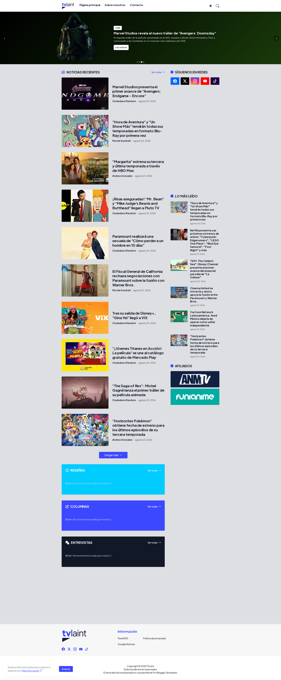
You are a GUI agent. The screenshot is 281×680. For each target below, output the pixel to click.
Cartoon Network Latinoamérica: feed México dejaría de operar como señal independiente (203, 319)
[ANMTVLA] (195, 379)
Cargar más (111, 455)
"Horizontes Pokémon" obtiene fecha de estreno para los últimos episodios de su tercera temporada (138, 428)
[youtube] (205, 81)
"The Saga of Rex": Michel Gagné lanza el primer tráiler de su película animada (138, 390)
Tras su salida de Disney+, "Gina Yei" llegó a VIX (134, 315)
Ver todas (156, 72)
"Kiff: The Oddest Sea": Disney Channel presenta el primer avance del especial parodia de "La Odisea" (204, 269)
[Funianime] (195, 397)
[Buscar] (216, 6)
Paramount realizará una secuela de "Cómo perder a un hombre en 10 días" (137, 241)
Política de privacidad (153, 638)
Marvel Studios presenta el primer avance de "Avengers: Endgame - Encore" (136, 91)
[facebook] (175, 81)
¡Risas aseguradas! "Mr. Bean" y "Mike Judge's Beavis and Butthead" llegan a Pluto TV (138, 203)
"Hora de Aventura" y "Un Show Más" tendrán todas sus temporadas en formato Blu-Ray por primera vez (137, 129)
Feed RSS (123, 638)
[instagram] (195, 81)
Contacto (136, 5)
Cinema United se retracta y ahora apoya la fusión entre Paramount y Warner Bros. (204, 295)
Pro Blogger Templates (165, 672)
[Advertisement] (195, 139)
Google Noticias (126, 644)
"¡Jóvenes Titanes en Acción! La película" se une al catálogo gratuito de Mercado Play (138, 353)
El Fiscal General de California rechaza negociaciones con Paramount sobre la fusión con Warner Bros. (138, 278)
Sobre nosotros (115, 5)
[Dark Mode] (209, 6)
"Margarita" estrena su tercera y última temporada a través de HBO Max (138, 166)
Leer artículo (121, 49)
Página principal (90, 5)
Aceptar (66, 668)
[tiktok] (215, 81)
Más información (30, 670)
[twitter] (185, 81)
